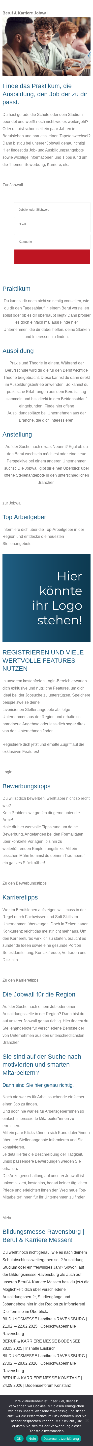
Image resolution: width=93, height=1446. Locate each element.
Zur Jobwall (12, 185)
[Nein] (86, 1420)
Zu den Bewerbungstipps (24, 883)
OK (19, 1439)
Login (7, 772)
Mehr (6, 1218)
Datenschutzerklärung (61, 1439)
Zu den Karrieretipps (20, 980)
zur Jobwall (12, 503)
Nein (32, 1439)
